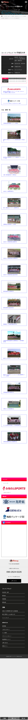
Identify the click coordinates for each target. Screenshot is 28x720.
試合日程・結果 (5, 592)
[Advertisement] (14, 35)
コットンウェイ (6, 588)
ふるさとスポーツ (6, 629)
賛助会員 (4, 602)
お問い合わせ (14, 580)
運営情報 (4, 626)
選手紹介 (4, 595)
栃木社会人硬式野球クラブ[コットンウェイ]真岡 (5, 1)
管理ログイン (5, 646)
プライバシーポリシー (6, 636)
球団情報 (4, 598)
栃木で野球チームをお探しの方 (8, 614)
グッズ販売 (4, 632)
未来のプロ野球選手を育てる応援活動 (10, 610)
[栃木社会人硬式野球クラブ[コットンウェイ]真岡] (1, 15)
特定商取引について (6, 639)
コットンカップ (5, 617)
